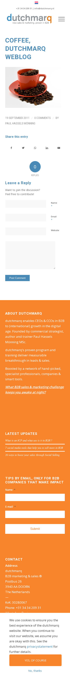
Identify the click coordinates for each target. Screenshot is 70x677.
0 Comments (42, 117)
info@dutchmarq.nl (44, 8)
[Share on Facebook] (11, 147)
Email (54, 218)
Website (55, 230)
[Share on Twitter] (23, 147)
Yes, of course (35, 660)
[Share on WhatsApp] (35, 147)
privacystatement (40, 646)
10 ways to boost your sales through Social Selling (32, 455)
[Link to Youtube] (59, 147)
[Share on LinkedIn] (47, 147)
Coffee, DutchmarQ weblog (25, 49)
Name (54, 204)
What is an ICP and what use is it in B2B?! (28, 440)
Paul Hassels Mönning (20, 123)
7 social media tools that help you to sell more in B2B (34, 448)
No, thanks (35, 670)
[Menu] (60, 19)
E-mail (10, 506)
